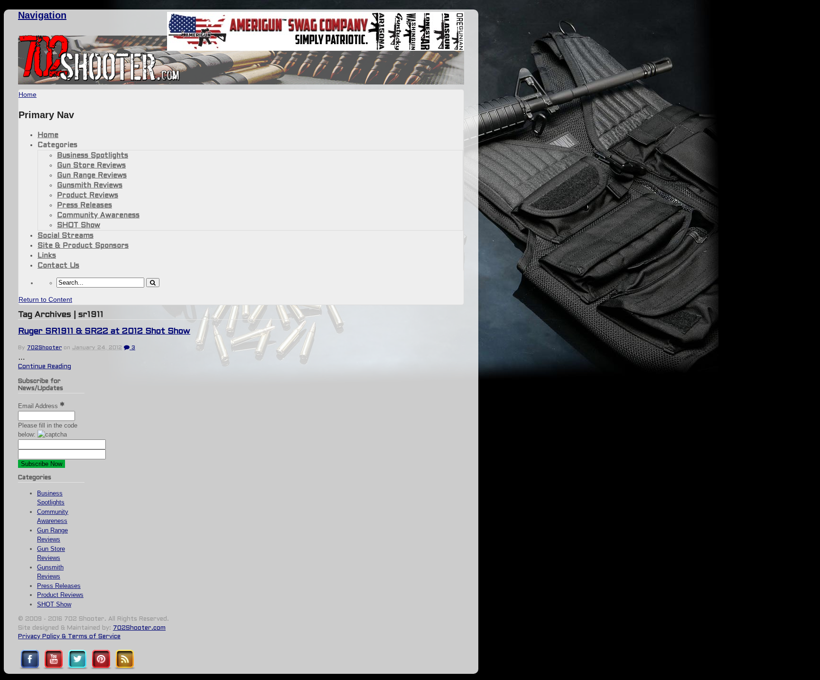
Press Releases (84, 205)
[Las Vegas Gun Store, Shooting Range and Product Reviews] (99, 79)
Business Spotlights (92, 155)
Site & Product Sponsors (83, 245)
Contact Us (58, 265)
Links (46, 255)
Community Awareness (98, 215)
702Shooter (44, 348)
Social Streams (65, 236)
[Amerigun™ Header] (316, 48)
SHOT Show (78, 225)
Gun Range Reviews (92, 175)
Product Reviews (87, 195)
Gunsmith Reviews (89, 185)
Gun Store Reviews (91, 165)
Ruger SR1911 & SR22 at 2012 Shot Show (104, 331)
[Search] (152, 282)
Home (47, 135)
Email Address (39, 406)
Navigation (42, 15)
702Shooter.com (139, 628)
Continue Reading (44, 367)
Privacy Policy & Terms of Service (69, 637)
